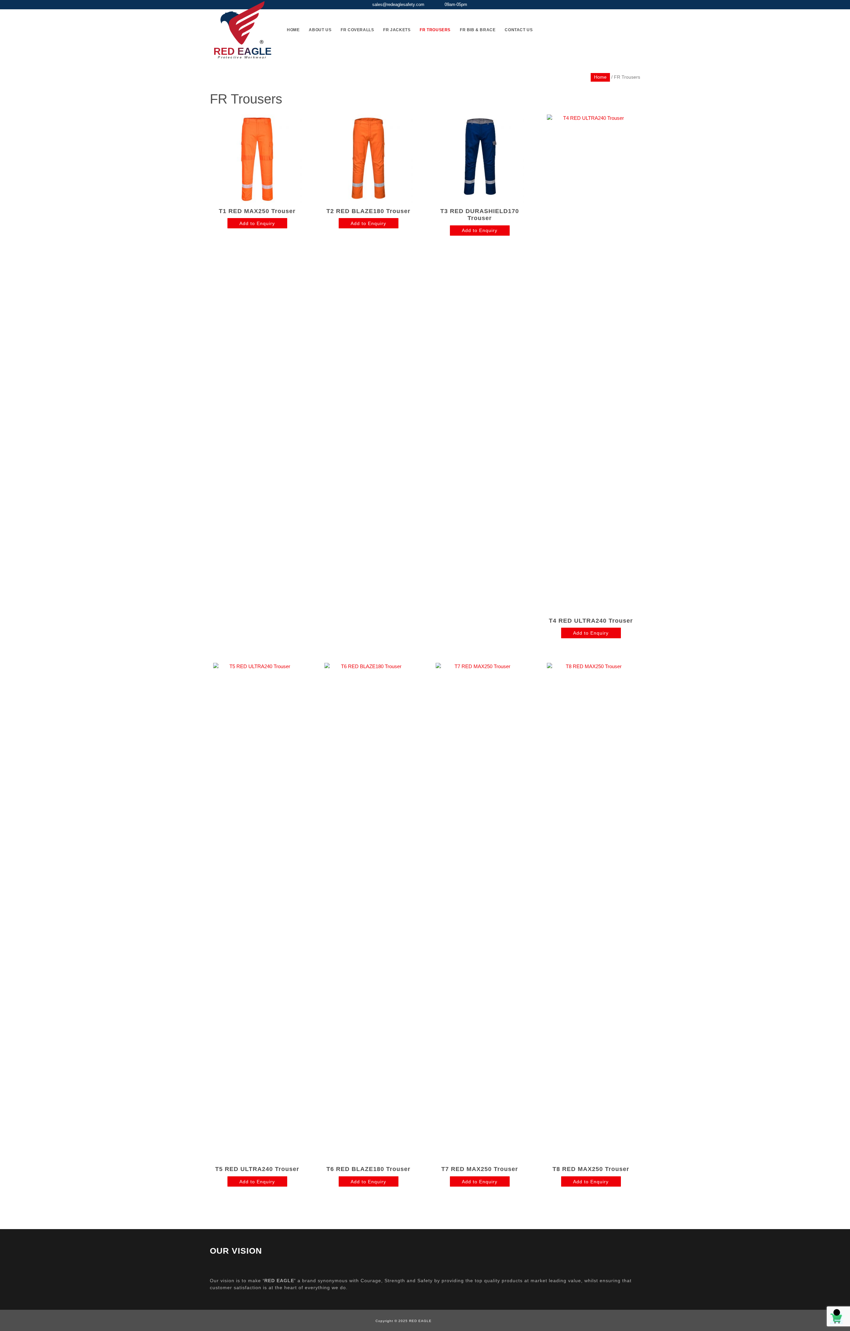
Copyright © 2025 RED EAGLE (404, 1321)
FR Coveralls (357, 30)
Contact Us (519, 30)
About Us (320, 30)
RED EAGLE (242, 51)
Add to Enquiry (257, 223)
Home (293, 30)
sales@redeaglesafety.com (398, 4)
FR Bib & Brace (477, 30)
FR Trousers (435, 30)
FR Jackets (396, 30)
